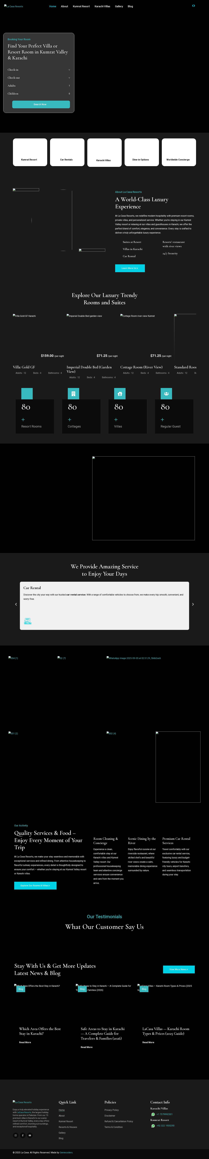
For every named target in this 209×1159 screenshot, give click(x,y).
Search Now (40, 104)
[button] (16, 604)
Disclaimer (109, 1115)
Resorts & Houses (68, 1127)
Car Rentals (66, 159)
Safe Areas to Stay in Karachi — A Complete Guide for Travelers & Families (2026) (103, 1034)
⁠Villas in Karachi (132, 249)
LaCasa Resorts (24, 1112)
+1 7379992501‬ (165, 1114)
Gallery (119, 6)
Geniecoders (66, 1152)
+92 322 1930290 (165, 1125)
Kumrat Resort (81, 6)
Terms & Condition (113, 1127)
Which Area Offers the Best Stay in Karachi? (40, 1031)
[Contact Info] (202, 6)
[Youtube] (30, 1135)
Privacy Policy (111, 1110)
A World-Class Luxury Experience (142, 203)
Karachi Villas (102, 6)
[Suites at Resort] (118, 241)
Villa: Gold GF (24, 367)
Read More (25, 1042)
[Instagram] (15, 1135)
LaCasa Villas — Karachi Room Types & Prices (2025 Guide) (165, 1031)
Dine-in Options (141, 159)
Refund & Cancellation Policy (118, 1121)
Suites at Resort (132, 242)
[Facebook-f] (23, 1135)
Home (52, 6)
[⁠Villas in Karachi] (118, 249)
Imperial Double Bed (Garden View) (89, 369)
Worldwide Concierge (178, 159)
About (64, 6)
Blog (130, 6)
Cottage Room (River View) (141, 367)
